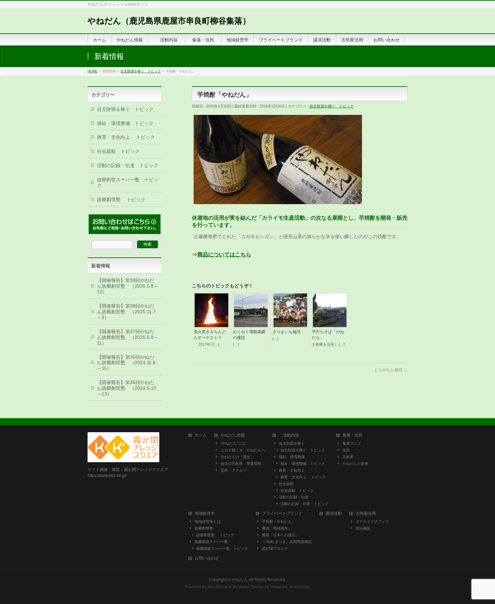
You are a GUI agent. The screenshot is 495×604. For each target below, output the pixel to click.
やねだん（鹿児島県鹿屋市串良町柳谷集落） (169, 20)
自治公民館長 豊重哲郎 (241, 464)
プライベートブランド (282, 513)
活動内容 (291, 435)
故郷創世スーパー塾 (211, 542)
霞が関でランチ (275, 548)
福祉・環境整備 (292, 457)
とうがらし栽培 (390, 370)
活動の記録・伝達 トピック (127, 165)
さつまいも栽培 (286, 331)
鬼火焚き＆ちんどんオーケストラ (210, 334)
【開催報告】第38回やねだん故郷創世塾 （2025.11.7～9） (126, 311)
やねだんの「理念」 (237, 457)
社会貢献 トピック (118, 151)
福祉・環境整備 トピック (125, 123)
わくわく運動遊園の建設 (249, 334)
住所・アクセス (233, 470)
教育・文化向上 (292, 470)
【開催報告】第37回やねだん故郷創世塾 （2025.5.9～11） (127, 337)
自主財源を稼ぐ (292, 443)
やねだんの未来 (355, 464)
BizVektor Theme (248, 586)
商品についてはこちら (224, 254)
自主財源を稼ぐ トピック (331, 106)
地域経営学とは (208, 521)
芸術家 (348, 457)
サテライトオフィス (372, 521)
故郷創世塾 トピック (121, 199)
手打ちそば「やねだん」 (328, 334)
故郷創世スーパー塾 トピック (127, 182)
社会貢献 (286, 484)
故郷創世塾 (204, 528)
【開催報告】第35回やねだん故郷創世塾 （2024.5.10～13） (126, 388)
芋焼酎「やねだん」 (278, 521)
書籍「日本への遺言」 (282, 535)
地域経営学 (205, 513)
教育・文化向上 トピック (126, 137)
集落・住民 (354, 435)
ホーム (201, 435)
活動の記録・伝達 (293, 497)
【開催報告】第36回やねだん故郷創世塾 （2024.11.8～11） (126, 362)
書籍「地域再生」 (278, 528)
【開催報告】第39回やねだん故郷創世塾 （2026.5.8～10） (127, 286)
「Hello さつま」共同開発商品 (287, 542)
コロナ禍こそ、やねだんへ (243, 450)
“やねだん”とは (233, 443)
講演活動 (334, 513)
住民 (346, 450)
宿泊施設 (363, 528)
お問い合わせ (207, 558)
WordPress (218, 586)
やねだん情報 (233, 435)
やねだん (240, 579)
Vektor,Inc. (279, 586)
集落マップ (351, 443)
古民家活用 (366, 513)
